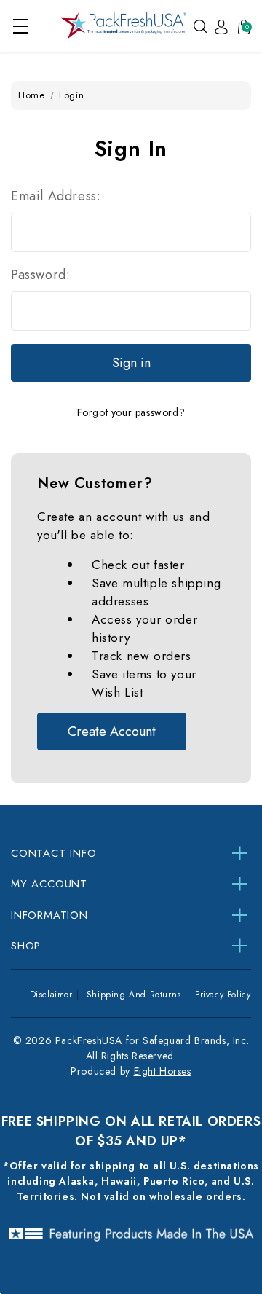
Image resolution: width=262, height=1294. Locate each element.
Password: (40, 274)
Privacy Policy (222, 994)
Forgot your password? (131, 412)
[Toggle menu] (20, 26)
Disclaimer (51, 994)
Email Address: (55, 196)
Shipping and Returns (134, 994)
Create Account (112, 731)
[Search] (200, 25)
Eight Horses (162, 1071)
